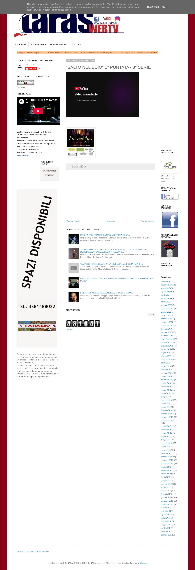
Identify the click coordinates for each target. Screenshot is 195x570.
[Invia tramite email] (73, 166)
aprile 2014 (165, 404)
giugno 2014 (166, 397)
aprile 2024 (165, 295)
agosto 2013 (166, 433)
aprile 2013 (165, 447)
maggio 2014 (166, 400)
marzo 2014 (166, 407)
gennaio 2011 (166, 535)
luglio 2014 (165, 393)
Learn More (153, 7)
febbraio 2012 (166, 494)
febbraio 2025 (166, 281)
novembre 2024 (167, 285)
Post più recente (73, 221)
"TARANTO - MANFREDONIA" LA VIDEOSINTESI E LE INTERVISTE (111, 264)
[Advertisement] (102, 122)
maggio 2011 (166, 525)
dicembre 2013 (167, 417)
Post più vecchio (147, 221)
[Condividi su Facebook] (82, 166)
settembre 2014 (167, 387)
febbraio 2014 (166, 410)
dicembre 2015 (167, 336)
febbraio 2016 (166, 329)
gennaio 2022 (166, 319)
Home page (110, 221)
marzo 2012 (166, 491)
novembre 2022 (167, 308)
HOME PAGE (20, 44)
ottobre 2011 (166, 508)
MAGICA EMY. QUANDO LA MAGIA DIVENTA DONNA (105, 235)
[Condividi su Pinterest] (84, 166)
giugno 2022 (166, 312)
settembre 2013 (167, 430)
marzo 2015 (166, 366)
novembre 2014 (167, 380)
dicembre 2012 (167, 460)
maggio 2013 (166, 443)
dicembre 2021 (167, 322)
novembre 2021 (167, 325)
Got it (165, 7)
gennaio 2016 (166, 332)
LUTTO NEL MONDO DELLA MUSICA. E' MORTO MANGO (106, 293)
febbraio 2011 (166, 531)
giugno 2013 (166, 440)
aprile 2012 (165, 487)
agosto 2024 (166, 291)
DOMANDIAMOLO (58, 44)
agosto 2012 (166, 474)
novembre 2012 (167, 464)
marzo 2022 (166, 315)
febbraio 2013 (166, 453)
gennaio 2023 (166, 305)
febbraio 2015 (166, 370)
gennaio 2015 (166, 373)
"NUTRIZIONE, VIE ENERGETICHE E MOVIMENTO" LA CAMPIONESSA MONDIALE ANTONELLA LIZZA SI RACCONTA (113, 250)
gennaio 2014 (166, 414)
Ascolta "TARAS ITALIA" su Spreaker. (33, 552)
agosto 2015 (166, 349)
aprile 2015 (165, 363)
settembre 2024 (167, 288)
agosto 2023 (166, 298)
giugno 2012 (166, 480)
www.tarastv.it (23, 155)
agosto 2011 (166, 514)
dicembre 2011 (167, 501)
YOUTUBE (76, 44)
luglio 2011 (165, 518)
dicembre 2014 (167, 376)
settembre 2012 (167, 470)
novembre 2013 (167, 420)
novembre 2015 (167, 339)
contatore (69, 329)
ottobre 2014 (166, 383)
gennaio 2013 (166, 457)
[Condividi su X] (79, 166)
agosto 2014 (166, 390)
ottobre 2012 (166, 467)
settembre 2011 (167, 511)
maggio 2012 (166, 484)
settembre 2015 (167, 346)
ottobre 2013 (166, 426)
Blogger (143, 563)
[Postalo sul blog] (76, 166)
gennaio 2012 (166, 497)
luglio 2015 (165, 353)
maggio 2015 (166, 359)
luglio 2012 (165, 477)
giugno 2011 (166, 521)
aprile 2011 (165, 528)
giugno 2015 (166, 356)
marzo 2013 (166, 450)
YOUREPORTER (38, 44)
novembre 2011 (167, 504)
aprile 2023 (165, 302)
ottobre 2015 (166, 342)
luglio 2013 (165, 436)
